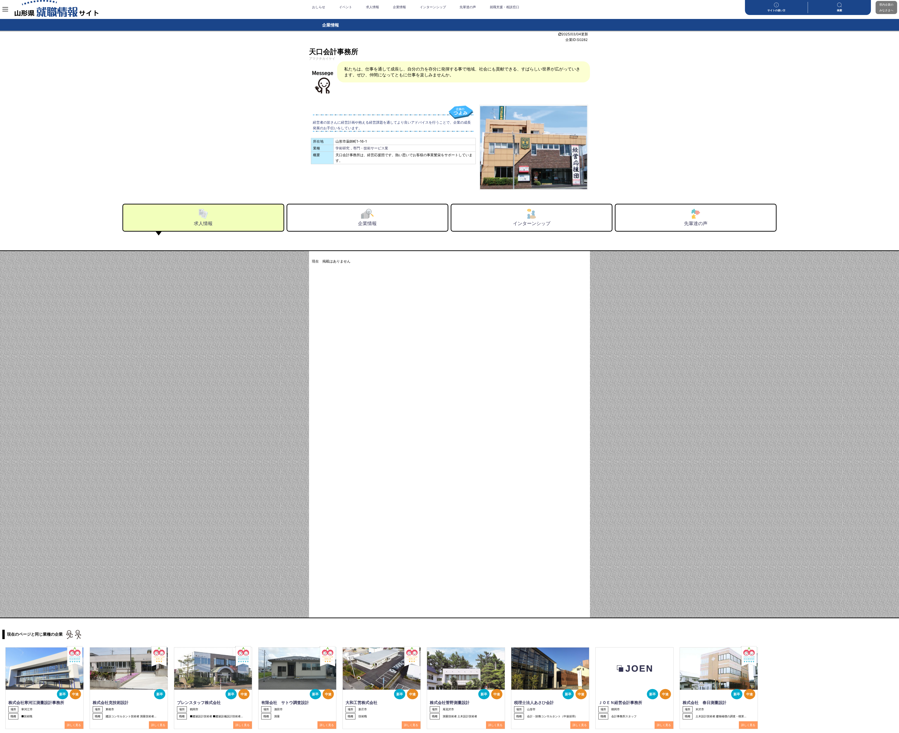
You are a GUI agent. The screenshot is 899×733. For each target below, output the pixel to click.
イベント (345, 7)
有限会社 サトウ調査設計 (285, 702)
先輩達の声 (468, 7)
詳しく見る (74, 725)
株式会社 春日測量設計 (704, 702)
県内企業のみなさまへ (886, 7)
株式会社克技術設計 (111, 702)
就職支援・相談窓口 (504, 7)
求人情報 (372, 7)
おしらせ (318, 7)
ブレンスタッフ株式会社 (199, 702)
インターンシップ (433, 7)
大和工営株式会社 (361, 702)
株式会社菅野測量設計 (450, 702)
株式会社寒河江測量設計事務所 (36, 702)
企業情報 (399, 7)
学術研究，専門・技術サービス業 (361, 148)
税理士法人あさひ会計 (534, 702)
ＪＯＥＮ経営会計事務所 (620, 702)
